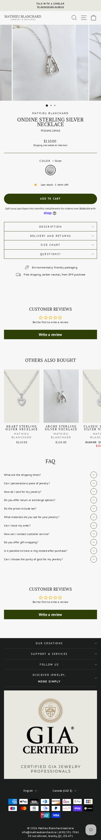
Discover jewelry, (49, 678)
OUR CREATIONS (49, 643)
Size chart (50, 245)
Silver (50, 170)
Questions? (50, 254)
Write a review (50, 334)
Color (50, 161)
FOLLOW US (49, 664)
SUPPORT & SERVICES (49, 654)
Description (50, 226)
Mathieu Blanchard (50, 113)
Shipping (37, 145)
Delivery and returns (50, 236)
